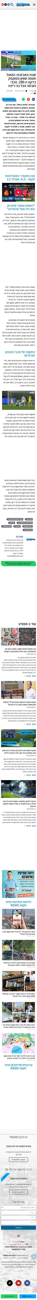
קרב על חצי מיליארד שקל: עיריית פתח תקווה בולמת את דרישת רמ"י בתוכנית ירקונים (19, 1057)
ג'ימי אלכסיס (28, 526)
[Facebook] (8, 4)
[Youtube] (2, 4)
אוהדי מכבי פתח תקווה (25, 523)
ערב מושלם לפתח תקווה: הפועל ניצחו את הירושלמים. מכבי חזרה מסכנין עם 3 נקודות (20, 650)
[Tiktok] (5, 4)
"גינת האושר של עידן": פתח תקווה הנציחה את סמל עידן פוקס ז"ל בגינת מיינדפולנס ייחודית (19, 1026)
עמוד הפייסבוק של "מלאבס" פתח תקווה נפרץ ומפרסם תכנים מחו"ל (18, 932)
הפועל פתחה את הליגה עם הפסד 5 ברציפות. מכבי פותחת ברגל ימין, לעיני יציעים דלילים (19, 751)
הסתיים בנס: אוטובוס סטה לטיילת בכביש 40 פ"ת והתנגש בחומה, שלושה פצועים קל (19, 964)
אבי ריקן (29, 519)
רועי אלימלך (28, 530)
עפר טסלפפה (7, 526)
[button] (34, 4)
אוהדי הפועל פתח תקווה (15, 519)
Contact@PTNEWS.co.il (17, 1244)
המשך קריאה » (30, 676)
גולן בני (18, 526)
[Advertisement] (18, 29)
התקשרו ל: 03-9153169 (18, 1160)
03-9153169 (16, 1242)
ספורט (32, 93)
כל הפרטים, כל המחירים (18, 1192)
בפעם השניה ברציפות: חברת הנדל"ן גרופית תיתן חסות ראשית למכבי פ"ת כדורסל (19, 703)
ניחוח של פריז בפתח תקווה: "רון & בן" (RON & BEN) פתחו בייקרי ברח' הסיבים (18, 995)
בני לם (12, 523)
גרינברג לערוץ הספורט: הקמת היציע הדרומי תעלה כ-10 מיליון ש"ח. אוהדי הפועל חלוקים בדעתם (19, 804)
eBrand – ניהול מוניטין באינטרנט (13, 1258)
